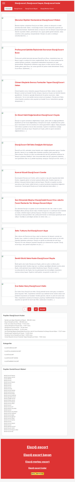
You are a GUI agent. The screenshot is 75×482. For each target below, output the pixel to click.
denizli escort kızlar (9, 393)
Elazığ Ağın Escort (11, 348)
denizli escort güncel (9, 416)
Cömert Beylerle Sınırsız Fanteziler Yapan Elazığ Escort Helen (21, 337)
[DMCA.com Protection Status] (37, 474)
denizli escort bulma (9, 420)
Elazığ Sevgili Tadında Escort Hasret (14, 333)
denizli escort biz (8, 431)
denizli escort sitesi (9, 403)
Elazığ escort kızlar (37, 468)
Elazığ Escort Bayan (31, 8)
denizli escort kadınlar (10, 395)
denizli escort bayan (9, 375)
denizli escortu (8, 388)
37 (36, 309)
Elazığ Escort (18, 8)
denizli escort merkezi (10, 413)
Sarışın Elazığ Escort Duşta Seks (13, 325)
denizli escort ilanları (9, 390)
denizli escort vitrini (9, 428)
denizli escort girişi (9, 415)
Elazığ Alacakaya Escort (13, 351)
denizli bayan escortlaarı (10, 411)
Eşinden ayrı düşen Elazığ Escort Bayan (15, 320)
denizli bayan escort (9, 377)
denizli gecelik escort (10, 397)
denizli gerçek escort (9, 426)
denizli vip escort (8, 406)
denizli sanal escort (9, 392)
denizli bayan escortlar (10, 408)
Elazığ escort (37, 447)
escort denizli (7, 378)
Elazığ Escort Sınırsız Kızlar (12, 327)
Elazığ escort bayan (37, 455)
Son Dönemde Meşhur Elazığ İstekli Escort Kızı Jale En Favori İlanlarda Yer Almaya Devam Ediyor (31, 331)
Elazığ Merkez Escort (47, 8)
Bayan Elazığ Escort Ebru (11, 322)
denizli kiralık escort (9, 400)
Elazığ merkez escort (37, 461)
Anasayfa (8, 8)
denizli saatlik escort (9, 398)
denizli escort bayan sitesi (11, 429)
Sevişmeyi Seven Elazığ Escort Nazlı (15, 335)
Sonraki (42, 309)
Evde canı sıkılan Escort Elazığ (13, 324)
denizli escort (7, 380)
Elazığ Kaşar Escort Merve (12, 329)
